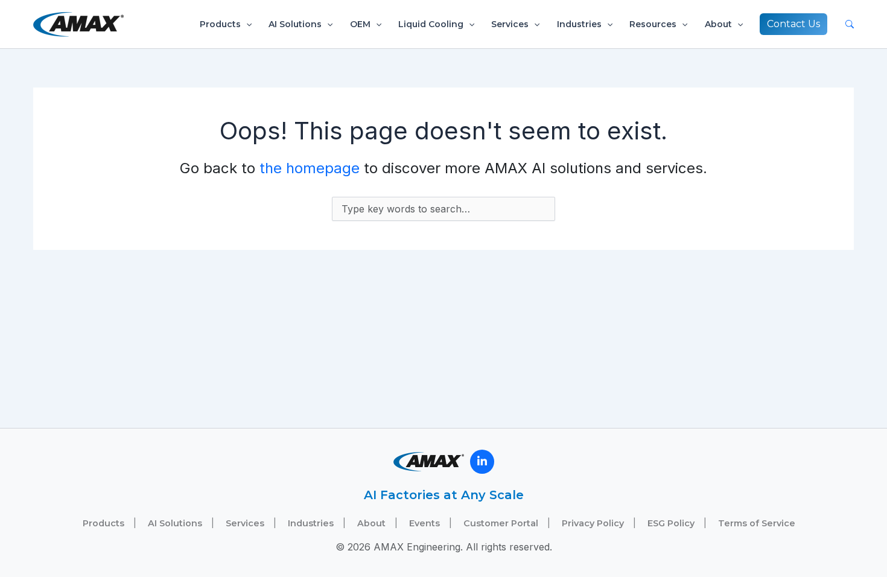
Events (424, 523)
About (718, 24)
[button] (246, 24)
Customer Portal (500, 523)
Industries (579, 24)
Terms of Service (756, 523)
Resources (652, 24)
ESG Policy (671, 523)
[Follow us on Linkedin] (482, 462)
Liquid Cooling (430, 24)
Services (510, 24)
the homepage (309, 168)
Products (220, 24)
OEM (360, 24)
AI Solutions (295, 24)
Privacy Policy (593, 523)
